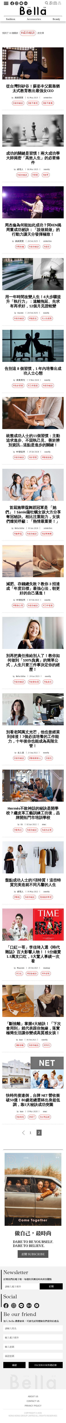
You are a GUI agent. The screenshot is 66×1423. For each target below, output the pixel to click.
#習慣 (35, 175)
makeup (46, 968)
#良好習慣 (18, 385)
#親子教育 (33, 103)
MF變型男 (20, 452)
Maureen (20, 968)
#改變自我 (34, 682)
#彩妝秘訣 (32, 973)
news (44, 824)
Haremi (20, 313)
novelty (47, 169)
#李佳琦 (46, 973)
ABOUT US (33, 1396)
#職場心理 (18, 605)
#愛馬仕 (18, 830)
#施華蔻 (18, 534)
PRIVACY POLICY (33, 1406)
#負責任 (48, 682)
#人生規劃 (47, 318)
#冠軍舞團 (47, 534)
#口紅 (19, 973)
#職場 (17, 897)
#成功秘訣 (18, 103)
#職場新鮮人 (35, 758)
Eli (22, 824)
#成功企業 (47, 830)
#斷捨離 (20, 1045)
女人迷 (21, 753)
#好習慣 (33, 457)
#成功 (47, 246)
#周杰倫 (20, 246)
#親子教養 (48, 103)
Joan (21, 1040)
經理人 (20, 169)
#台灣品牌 (45, 1117)
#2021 (47, 1045)
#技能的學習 (46, 897)
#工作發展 (48, 605)
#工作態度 (33, 385)
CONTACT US (33, 1401)
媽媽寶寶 (19, 97)
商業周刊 (20, 380)
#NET (32, 1117)
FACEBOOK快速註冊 (46, 1365)
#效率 (46, 175)
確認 (14, 1365)
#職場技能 (47, 457)
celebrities (48, 97)
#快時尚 (20, 1117)
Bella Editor (19, 528)
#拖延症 (33, 318)
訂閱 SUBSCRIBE (33, 1254)
